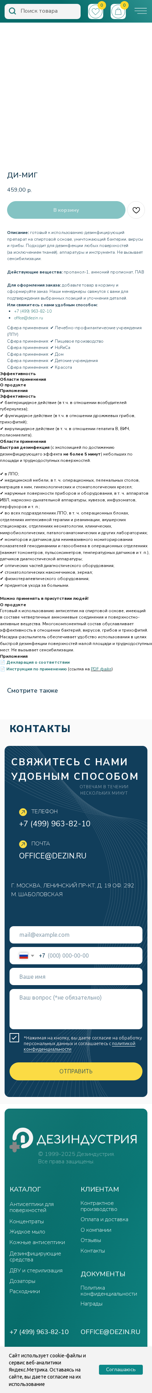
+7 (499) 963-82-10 (33, 311)
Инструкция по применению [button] (36, 669)
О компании (96, 1230)
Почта (40, 844)
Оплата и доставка (104, 1219)
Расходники (25, 1291)
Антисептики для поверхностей (32, 1207)
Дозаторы (22, 1281)
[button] (140, 10)
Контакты (93, 1251)
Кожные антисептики (37, 1242)
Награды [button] (92, 1304)
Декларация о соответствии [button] (38, 662)
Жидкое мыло (27, 1232)
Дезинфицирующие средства (35, 1257)
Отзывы (91, 1240)
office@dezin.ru (28, 318)
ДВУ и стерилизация (36, 1270)
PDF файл (101, 669)
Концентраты (27, 1221)
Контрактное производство (99, 1206)
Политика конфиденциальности (109, 1291)
